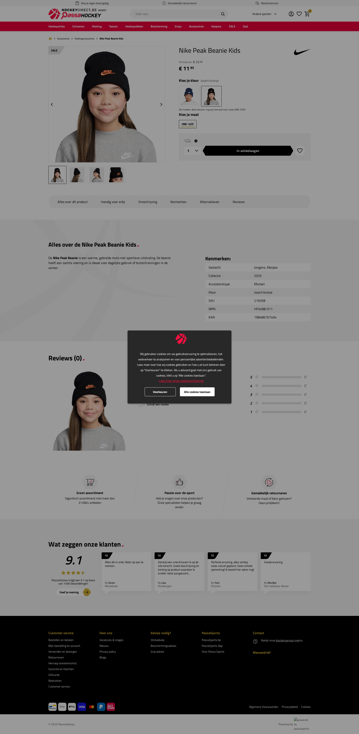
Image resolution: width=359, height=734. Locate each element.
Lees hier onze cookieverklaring (181, 380)
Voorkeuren (160, 392)
